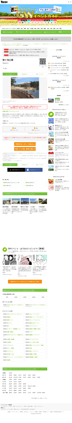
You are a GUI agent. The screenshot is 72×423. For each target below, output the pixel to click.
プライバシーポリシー (15, 411)
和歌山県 (30, 386)
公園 (5, 68)
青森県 (15, 375)
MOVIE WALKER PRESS (25, 409)
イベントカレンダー (22, 32)
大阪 (48, 28)
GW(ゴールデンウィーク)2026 (8, 28)
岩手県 (19, 375)
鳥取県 (24, 388)
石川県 (10, 381)
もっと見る (66, 75)
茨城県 (38, 377)
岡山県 (15, 388)
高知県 (24, 390)
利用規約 (9, 411)
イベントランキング (37, 32)
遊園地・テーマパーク (64, 32)
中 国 (4, 388)
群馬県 (29, 377)
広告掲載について (46, 411)
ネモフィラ (11, 49)
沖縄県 (43, 392)
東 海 (4, 384)
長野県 (15, 379)
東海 (35, 28)
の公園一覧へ (30, 182)
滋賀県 (33, 386)
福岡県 (10, 392)
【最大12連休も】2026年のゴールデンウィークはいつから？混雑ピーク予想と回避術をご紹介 (27, 52)
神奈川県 (16, 377)
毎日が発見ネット (33, 409)
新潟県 (19, 379)
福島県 (33, 375)
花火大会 (25, 406)
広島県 (10, 388)
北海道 (18, 28)
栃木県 (33, 377)
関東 (25, 28)
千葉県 (19, 377)
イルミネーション (40, 406)
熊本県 (24, 392)
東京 (28, 28)
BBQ (27, 49)
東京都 (10, 377)
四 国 (4, 390)
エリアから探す (8, 32)
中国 (51, 28)
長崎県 (19, 392)
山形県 (29, 375)
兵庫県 (19, 386)
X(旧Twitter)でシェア (17, 170)
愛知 (38, 28)
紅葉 (35, 406)
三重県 (42, 297)
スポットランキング (51, 32)
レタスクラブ (3, 409)
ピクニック (22, 49)
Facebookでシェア (35, 170)
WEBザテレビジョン (17, 409)
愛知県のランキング (13, 305)
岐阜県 (15, 297)
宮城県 (10, 375)
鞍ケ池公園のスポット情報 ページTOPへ (39, 398)
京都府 (15, 386)
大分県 (29, 392)
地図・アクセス (39, 74)
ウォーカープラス (4, 406)
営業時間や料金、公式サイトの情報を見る (24, 144)
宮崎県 (33, 392)
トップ (9, 74)
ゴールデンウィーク (19, 406)
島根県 (29, 388)
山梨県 (10, 379)
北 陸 (4, 381)
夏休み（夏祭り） (30, 406)
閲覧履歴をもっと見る (64, 104)
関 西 (4, 386)
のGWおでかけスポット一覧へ (11, 182)
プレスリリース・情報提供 (33, 411)
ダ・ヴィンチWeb (10, 409)
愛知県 (5, 63)
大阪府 (10, 386)
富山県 (15, 381)
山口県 (19, 388)
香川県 (10, 390)
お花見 (14, 406)
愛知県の (12, 314)
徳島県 (19, 390)
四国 (54, 28)
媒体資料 (40, 411)
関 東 (4, 377)
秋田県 (24, 375)
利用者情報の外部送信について (59, 411)
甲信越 (31, 28)
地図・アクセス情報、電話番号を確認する (25, 149)
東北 (22, 28)
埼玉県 (24, 377)
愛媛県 (15, 390)
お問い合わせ (26, 411)
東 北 (4, 375)
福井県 (19, 381)
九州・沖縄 (58, 28)
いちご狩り (10, 406)
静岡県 (24, 297)
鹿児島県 (39, 392)
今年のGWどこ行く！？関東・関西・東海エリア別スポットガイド (24, 55)
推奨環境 (21, 411)
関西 (45, 28)
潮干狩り (17, 49)
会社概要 (51, 411)
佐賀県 (15, 392)
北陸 (42, 28)
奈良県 (24, 386)
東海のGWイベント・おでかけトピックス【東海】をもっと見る (25, 281)
